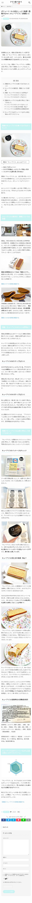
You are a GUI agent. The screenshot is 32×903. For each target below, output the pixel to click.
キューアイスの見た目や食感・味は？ (17, 106)
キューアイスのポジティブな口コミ (17, 95)
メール (5, 863)
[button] (29, 2)
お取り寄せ (6, 18)
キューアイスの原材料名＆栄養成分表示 (18, 109)
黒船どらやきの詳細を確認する (10, 317)
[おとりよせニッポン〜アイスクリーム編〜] (16, 2)
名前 (4, 857)
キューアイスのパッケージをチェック (17, 104)
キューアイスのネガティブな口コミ (17, 97)
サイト (4, 868)
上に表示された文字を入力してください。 (12, 882)
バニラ (14, 811)
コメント (5, 838)
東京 (19, 811)
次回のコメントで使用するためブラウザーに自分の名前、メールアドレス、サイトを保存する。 (16, 875)
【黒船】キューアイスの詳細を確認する (12, 802)
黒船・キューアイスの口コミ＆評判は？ (16, 92)
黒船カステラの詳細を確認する (10, 284)
